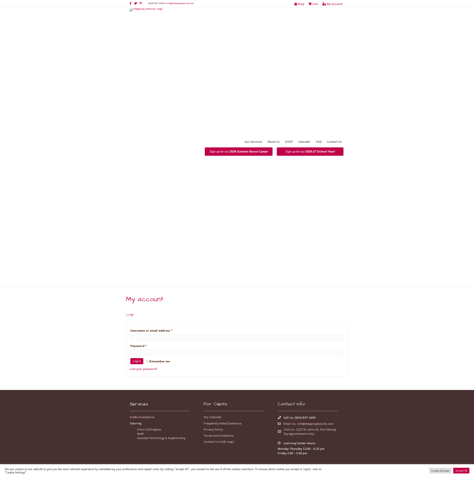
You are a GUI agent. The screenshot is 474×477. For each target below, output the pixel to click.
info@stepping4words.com (180, 3)
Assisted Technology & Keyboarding (161, 437)
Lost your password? (143, 368)
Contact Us (334, 141)
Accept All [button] (461, 471)
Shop (300, 3)
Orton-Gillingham (149, 429)
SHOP (289, 141)
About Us (273, 141)
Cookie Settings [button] (440, 471)
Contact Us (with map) (219, 441)
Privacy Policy (213, 429)
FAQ (319, 141)
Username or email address (157, 330)
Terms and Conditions (219, 435)
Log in (137, 361)
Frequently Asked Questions (222, 423)
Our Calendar (213, 416)
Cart (315, 3)
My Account (334, 3)
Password (144, 345)
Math (140, 433)
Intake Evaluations (142, 416)
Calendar (304, 141)
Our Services (253, 141)
